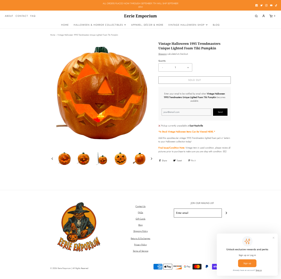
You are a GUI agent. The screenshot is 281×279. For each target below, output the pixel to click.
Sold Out (194, 80)
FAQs (140, 212)
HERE (210, 131)
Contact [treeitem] (22, 16)
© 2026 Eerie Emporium (60, 268)
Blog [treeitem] (216, 24)
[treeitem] (100, 24)
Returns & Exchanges (140, 238)
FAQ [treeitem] (33, 16)
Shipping (162, 54)
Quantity (162, 60)
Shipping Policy (140, 231)
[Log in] (264, 15)
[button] (52, 159)
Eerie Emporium (140, 16)
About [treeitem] (9, 16)
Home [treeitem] (65, 24)
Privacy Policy (140, 244)
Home (52, 34)
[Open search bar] (256, 16)
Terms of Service (140, 251)
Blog (140, 225)
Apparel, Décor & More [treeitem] (147, 24)
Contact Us (140, 206)
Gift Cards (140, 218)
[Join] (226, 213)
